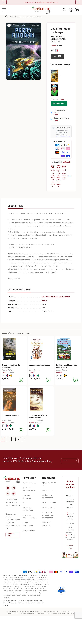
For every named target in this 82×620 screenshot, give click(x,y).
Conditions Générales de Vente (30, 516)
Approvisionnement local (49, 484)
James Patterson (8, 370)
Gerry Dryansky (35, 370)
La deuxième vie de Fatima (39, 365)
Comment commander (27, 496)
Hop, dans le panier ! (59, 103)
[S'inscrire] (76, 460)
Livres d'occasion (16, 17)
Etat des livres (47, 490)
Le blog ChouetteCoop (28, 524)
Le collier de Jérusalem (11, 415)
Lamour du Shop (34, 611)
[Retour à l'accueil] (6, 17)
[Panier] (77, 10)
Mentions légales (72, 613)
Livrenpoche (14, 611)
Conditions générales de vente (56, 613)
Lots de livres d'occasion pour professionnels (48, 515)
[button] (4, 10)
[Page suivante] (24, 439)
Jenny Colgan (61, 370)
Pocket (54, 46)
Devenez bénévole (48, 507)
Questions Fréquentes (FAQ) (29, 489)
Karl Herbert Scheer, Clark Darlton (58, 39)
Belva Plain (6, 420)
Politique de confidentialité (28, 509)
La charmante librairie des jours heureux (66, 366)
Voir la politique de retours (63, 136)
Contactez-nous (11, 534)
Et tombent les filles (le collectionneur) (11, 366)
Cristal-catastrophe (61, 118)
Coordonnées (41, 613)
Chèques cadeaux (29, 503)
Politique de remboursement (49, 611)
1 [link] (2, 439)
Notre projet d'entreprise (46, 524)
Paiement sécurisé (29, 483)
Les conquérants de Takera (61, 111)
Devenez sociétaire (49, 502)
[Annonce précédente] (4, 2)
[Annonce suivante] (77, 2)
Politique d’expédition (29, 613)
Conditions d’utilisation (13, 613)
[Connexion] (71, 10)
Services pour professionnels (47, 496)
